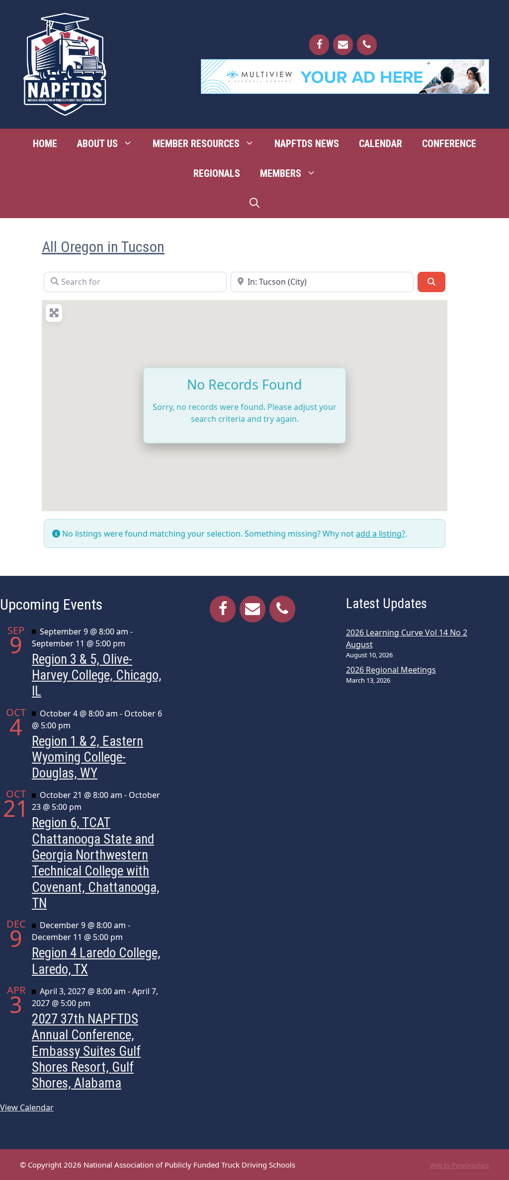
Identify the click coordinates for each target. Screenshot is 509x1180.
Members (280, 173)
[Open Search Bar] (254, 203)
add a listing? (380, 533)
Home (45, 144)
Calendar (380, 144)
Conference (449, 144)
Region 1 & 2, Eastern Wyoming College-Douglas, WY (87, 757)
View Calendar (27, 1107)
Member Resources (196, 144)
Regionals (216, 173)
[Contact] (343, 44)
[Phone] (367, 44)
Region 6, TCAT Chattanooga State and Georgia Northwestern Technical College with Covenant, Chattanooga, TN (96, 863)
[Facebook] (319, 44)
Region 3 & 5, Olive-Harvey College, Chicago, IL (97, 675)
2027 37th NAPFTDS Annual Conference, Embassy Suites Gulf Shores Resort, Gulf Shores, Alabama (86, 1051)
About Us (97, 144)
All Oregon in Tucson (103, 246)
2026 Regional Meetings (391, 669)
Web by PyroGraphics (459, 1165)
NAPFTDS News (306, 144)
